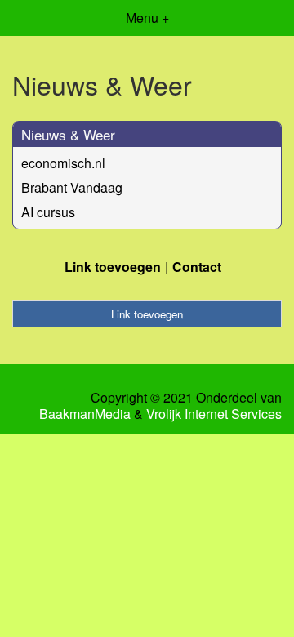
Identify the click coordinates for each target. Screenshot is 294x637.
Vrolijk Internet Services (214, 414)
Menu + (147, 17)
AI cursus (48, 212)
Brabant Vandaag (71, 187)
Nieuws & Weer (68, 134)
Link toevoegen (113, 266)
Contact (196, 266)
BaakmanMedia (85, 414)
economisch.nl (63, 163)
